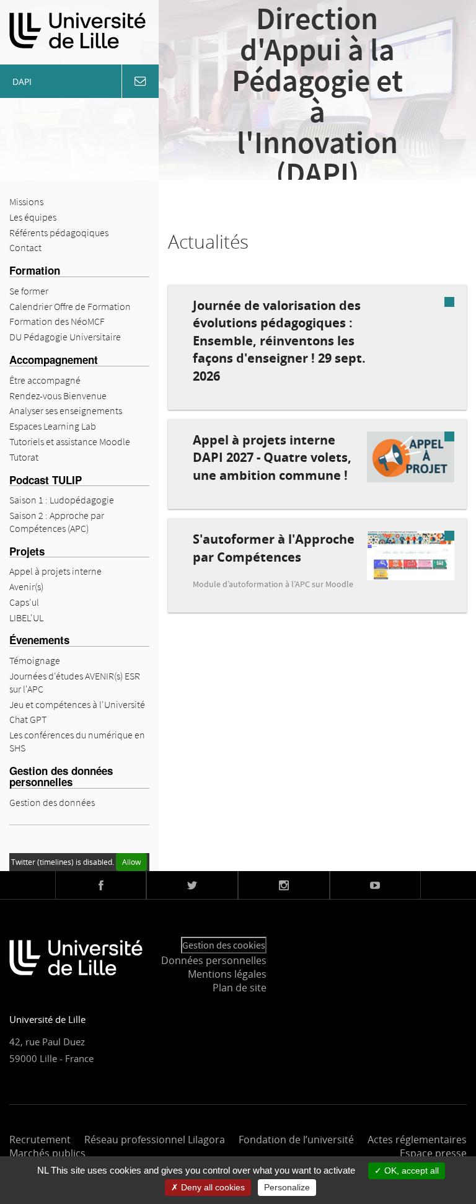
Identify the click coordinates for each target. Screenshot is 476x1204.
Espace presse (433, 1153)
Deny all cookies (211, 1187)
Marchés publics (47, 1153)
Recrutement (40, 1139)
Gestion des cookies (223, 945)
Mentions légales (227, 974)
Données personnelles (214, 960)
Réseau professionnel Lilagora (154, 1139)
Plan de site (240, 987)
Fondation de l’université (296, 1139)
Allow (131, 862)
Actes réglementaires (417, 1139)
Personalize (287, 1187)
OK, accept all (410, 1170)
